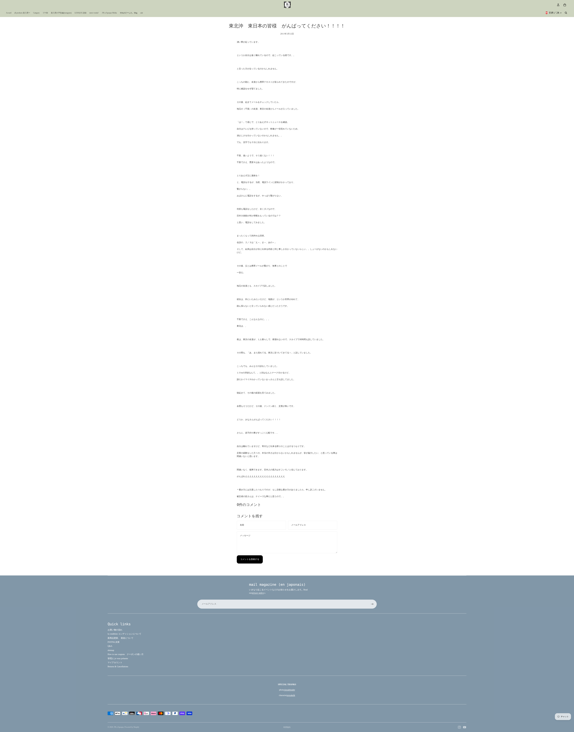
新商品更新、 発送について (120, 638)
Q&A (110, 646)
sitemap (111, 650)
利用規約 (287, 727)
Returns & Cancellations (118, 666)
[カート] (564, 5)
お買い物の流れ (115, 630)
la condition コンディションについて (124, 634)
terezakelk (291, 695)
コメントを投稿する (249, 559)
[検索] (566, 13)
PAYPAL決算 (114, 642)
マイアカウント (115, 662)
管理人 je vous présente (118, 658)
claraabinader (289, 690)
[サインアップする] (372, 604)
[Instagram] (459, 727)
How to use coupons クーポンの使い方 (126, 654)
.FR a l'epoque (118, 727)
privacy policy (258, 593)
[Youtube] (464, 727)
